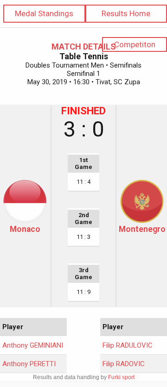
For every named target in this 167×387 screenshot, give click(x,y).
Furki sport (121, 377)
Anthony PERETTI (29, 364)
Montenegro (142, 229)
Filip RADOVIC (124, 364)
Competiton (134, 44)
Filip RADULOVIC (128, 345)
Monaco (25, 229)
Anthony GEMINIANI (32, 345)
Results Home (126, 13)
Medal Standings (44, 13)
